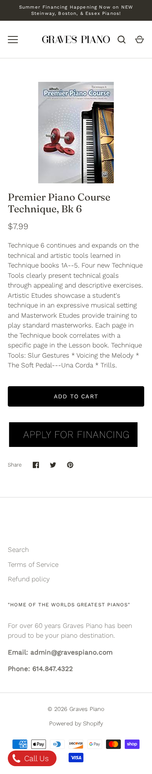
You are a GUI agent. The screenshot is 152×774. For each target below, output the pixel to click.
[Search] (121, 39)
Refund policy (29, 579)
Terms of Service (33, 564)
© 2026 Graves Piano (76, 709)
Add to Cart (76, 396)
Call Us (35, 758)
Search (18, 549)
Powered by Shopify (76, 723)
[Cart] (139, 39)
